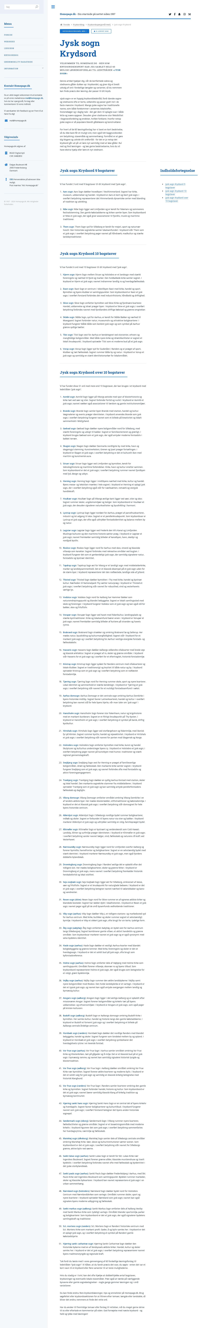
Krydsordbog (78, 24)
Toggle (53, 7)
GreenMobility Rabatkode (18, 62)
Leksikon (9, 48)
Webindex (9, 42)
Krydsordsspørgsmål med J (99, 24)
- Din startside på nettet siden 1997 (87, 14)
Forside (66, 24)
